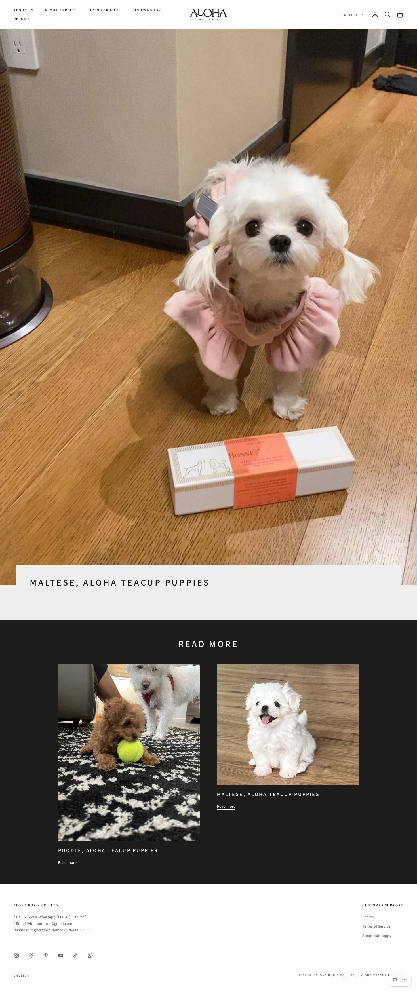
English (349, 15)
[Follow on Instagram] (16, 955)
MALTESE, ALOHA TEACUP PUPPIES (268, 794)
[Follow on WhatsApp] (90, 955)
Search (368, 916)
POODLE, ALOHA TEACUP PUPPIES (108, 850)
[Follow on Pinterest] (46, 955)
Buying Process (104, 10)
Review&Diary (146, 10)
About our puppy (376, 935)
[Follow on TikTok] (75, 955)
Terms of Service (376, 926)
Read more (67, 862)
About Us (23, 10)
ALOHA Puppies (60, 10)
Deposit (22, 18)
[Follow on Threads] (31, 955)
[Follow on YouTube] (61, 955)
